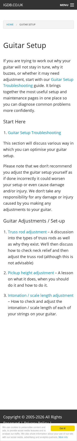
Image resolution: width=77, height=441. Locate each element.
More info (63, 437)
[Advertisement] (38, 360)
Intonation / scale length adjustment (40, 295)
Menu (64, 5)
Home (9, 24)
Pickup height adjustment (31, 272)
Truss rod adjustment (27, 231)
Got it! (63, 428)
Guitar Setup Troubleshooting (34, 132)
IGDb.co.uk (13, 4)
